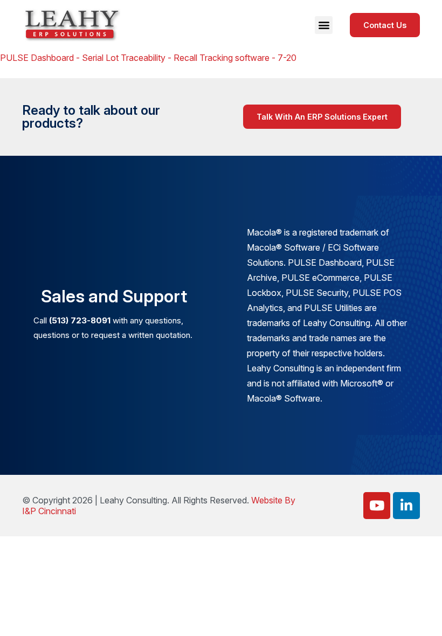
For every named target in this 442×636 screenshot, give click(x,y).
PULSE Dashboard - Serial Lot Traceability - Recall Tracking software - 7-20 (148, 57)
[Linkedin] (406, 505)
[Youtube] (376, 505)
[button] (324, 25)
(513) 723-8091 (79, 320)
